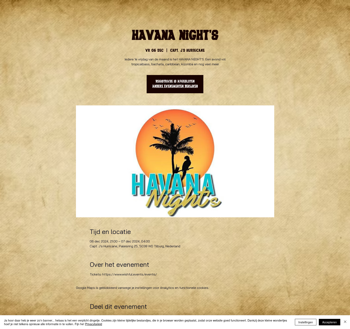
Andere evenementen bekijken (175, 86)
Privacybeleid (93, 324)
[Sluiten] (345, 322)
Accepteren (329, 322)
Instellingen (305, 322)
